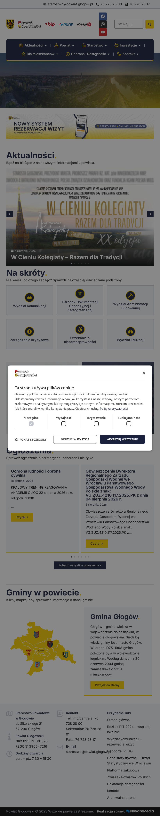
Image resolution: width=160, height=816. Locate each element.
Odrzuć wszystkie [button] (75, 439)
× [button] (143, 373)
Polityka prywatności (114, 408)
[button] (30, 439)
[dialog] (80, 408)
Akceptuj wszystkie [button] (122, 439)
